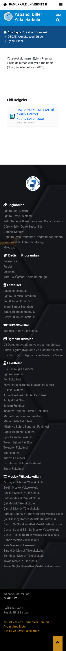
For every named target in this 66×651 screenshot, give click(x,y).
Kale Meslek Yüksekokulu (19, 545)
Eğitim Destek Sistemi (17, 216)
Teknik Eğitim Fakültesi (18, 442)
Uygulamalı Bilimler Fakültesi (22, 463)
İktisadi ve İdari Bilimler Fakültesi (24, 395)
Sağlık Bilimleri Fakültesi (19, 432)
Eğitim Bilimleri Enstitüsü (19, 296)
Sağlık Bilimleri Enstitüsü (19, 311)
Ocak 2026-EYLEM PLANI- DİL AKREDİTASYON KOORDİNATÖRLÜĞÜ (36, 114)
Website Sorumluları (16, 594)
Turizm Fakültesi (14, 458)
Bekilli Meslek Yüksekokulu (20, 487)
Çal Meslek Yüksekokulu (19, 503)
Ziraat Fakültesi (13, 468)
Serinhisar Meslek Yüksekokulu (23, 555)
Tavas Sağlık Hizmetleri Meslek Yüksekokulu (32, 566)
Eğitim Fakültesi (13, 374)
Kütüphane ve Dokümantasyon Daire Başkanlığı (34, 221)
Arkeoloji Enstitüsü (15, 291)
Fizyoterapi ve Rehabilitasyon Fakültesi (28, 384)
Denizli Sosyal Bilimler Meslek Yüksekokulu (31, 529)
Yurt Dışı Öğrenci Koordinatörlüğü (25, 277)
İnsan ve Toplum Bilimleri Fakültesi (26, 411)
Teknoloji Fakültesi (15, 447)
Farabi (7, 266)
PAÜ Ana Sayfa (13, 608)
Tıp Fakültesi (11, 453)
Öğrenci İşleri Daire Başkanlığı (22, 226)
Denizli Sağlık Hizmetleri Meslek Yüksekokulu (32, 524)
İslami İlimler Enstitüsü (18, 306)
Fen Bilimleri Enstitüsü (17, 301)
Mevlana (9, 272)
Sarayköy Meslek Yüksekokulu (23, 550)
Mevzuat (9, 247)
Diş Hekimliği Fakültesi (18, 369)
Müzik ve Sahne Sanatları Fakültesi (26, 426)
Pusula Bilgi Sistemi (16, 612)
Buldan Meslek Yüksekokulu (21, 498)
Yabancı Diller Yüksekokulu (28, 17)
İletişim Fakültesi (14, 405)
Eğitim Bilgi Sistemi (16, 211)
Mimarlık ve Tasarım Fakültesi (22, 416)
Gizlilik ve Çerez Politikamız (21, 631)
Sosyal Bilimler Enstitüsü (19, 317)
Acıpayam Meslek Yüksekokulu (23, 482)
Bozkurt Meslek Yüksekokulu (22, 493)
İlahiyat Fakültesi (14, 400)
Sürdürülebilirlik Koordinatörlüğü (24, 242)
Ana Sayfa (14, 32)
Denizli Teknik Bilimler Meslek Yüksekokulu (31, 534)
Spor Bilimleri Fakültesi (18, 437)
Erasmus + (10, 261)
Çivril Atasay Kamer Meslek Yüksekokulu (29, 519)
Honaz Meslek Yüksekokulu (21, 540)
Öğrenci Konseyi (13, 232)
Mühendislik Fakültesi (17, 421)
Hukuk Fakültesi (13, 390)
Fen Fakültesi (12, 379)
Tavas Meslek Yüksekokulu (20, 561)
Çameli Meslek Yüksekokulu (21, 508)
